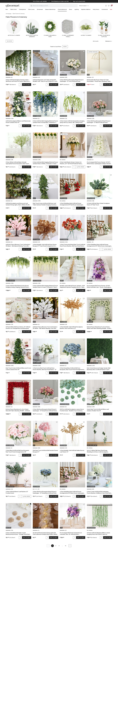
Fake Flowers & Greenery (19, 13)
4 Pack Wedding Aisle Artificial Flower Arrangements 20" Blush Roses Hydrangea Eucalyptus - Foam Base (72, 492)
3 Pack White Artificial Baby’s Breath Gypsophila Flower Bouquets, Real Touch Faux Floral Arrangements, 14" (17, 163)
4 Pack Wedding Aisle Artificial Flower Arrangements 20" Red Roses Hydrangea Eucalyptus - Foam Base (71, 204)
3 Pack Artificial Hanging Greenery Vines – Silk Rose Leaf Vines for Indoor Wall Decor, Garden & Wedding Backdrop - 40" (18, 80)
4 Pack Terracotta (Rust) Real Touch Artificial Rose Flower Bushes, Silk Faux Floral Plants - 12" (72, 245)
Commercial (105, 9)
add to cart (26, 84)
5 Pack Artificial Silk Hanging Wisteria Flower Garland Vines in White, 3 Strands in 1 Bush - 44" (45, 163)
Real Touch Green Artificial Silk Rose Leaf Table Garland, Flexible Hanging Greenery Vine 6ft (44, 204)
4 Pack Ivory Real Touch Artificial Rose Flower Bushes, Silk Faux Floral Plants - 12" (44, 368)
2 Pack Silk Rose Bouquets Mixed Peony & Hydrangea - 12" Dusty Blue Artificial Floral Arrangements (44, 492)
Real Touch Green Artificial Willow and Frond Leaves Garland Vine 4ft (18, 368)
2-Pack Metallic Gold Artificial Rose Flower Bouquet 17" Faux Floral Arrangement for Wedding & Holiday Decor (45, 245)
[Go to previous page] (48, 545)
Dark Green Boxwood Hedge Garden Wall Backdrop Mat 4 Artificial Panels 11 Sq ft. (98, 368)
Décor (70, 9)
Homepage (8, 13)
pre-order (81, 166)
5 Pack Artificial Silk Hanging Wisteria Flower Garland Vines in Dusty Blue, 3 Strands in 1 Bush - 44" (45, 121)
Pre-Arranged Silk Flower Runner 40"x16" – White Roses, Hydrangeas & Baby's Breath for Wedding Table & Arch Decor (99, 163)
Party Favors (96, 9)
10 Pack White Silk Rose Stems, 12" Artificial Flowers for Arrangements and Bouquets (18, 327)
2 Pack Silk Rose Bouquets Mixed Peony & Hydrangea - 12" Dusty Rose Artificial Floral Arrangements (45, 410)
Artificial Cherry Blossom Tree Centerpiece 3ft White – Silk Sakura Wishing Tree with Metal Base (45, 327)
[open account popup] (106, 6)
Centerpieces (22, 9)
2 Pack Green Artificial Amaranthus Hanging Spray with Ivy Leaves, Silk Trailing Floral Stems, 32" (72, 121)
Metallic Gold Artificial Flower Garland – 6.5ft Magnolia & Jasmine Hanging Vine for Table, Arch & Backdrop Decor (72, 286)
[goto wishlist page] (109, 6)
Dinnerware (40, 9)
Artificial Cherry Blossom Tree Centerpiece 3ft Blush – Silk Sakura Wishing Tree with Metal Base (18, 245)
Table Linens (13, 9)
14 (65, 545)
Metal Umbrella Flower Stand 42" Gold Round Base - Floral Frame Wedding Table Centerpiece (98, 80)
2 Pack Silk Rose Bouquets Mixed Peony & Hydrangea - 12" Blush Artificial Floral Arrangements (98, 121)
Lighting (76, 9)
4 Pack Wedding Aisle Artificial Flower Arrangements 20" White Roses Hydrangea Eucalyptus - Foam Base (99, 245)
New (7, 9)
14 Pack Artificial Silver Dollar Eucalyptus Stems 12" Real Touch (98, 204)
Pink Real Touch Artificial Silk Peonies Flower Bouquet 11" (45, 451)
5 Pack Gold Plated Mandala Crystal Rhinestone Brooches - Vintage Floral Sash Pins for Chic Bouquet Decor (18, 533)
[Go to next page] (70, 545)
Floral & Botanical (62, 9)
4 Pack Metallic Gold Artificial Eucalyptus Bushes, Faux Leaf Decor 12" (71, 327)
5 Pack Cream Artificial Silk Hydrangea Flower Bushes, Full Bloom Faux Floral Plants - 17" (99, 492)
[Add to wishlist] (30, 51)
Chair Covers (31, 9)
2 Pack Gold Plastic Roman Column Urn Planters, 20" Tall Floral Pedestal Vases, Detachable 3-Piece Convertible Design (71, 163)
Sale (111, 9)
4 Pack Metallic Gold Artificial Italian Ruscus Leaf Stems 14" (72, 451)
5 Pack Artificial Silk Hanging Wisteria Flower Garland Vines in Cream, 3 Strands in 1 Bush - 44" (45, 286)
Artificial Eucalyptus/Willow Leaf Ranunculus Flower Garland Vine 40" (18, 121)
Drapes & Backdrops (50, 9)
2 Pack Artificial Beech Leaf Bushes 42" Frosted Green (17, 492)
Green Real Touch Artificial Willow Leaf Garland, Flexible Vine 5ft (98, 410)
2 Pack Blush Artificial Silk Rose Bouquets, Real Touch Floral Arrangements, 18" (17, 451)
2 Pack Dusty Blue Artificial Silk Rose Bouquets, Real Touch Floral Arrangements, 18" (72, 368)
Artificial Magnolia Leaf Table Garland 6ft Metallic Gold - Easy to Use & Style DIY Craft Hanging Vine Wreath (45, 80)
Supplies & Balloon (85, 9)
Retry (65, 46)
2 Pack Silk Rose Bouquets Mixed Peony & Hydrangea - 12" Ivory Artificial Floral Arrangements (71, 80)
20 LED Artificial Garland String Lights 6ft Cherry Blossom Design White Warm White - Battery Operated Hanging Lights (45, 533)
